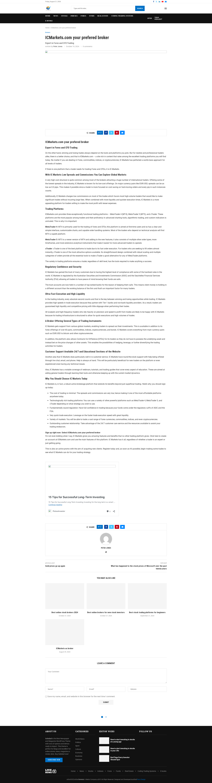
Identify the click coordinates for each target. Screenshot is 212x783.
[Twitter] (156, 2)
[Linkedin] (159, 2)
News (55, 16)
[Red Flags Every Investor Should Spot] (104, 758)
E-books (49, 21)
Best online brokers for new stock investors (106, 612)
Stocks (64, 16)
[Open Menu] (166, 8)
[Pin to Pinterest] (117, 133)
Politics (78, 742)
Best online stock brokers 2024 (65, 612)
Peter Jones (57, 46)
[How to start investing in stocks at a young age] (104, 740)
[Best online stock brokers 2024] (64, 596)
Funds (91, 16)
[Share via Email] (122, 133)
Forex (83, 16)
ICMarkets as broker (64, 648)
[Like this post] (101, 133)
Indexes (74, 16)
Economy (78, 752)
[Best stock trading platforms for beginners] (147, 596)
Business (78, 756)
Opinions (78, 759)
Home (47, 16)
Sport (77, 746)
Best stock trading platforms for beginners (147, 612)
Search (140, 8)
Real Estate (102, 16)
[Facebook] (153, 2)
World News (79, 739)
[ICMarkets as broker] (64, 632)
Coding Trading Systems (122, 16)
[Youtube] (163, 2)
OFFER (149, 18)
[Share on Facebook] (106, 133)
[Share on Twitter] (111, 133)
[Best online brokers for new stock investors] (106, 596)
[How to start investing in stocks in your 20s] (104, 749)
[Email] (166, 2)
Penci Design (141, 779)
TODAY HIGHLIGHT (158, 18)
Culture (78, 749)
